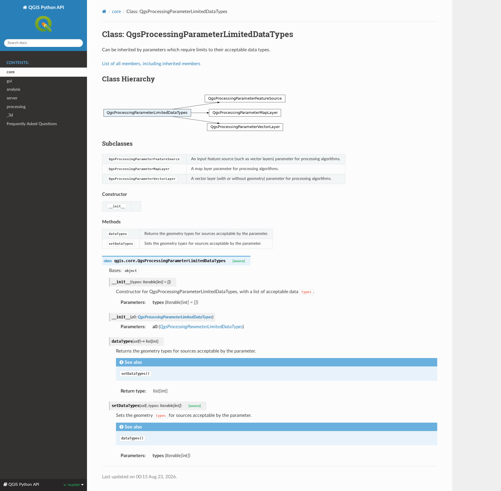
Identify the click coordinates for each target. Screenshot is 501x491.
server (12, 98)
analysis (13, 89)
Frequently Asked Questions (32, 124)
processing (16, 107)
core (10, 72)
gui (9, 81)
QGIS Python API (45, 7)
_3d (10, 115)
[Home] (104, 11)
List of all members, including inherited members (151, 63)
